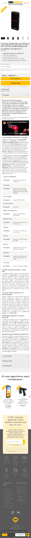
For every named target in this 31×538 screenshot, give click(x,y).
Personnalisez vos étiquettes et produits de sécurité (15, 463)
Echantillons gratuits (24, 461)
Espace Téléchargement (22, 490)
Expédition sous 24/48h (15, 474)
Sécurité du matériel (8, 507)
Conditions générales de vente (22, 493)
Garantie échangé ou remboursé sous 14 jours (6, 475)
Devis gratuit (15, 78)
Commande (15, 83)
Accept (4, 534)
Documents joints (7, 361)
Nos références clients (8, 492)
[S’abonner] (24, 441)
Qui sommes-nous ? (8, 491)
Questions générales (21, 487)
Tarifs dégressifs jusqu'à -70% (6, 461)
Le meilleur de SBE (8, 503)
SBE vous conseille (8, 499)
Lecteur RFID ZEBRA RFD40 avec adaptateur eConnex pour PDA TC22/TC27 (23, 401)
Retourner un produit (21, 488)
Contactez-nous (7, 489)
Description (6, 95)
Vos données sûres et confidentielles (21, 500)
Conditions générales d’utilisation (21, 497)
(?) (21, 49)
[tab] (15, 95)
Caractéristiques (7, 356)
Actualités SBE (7, 501)
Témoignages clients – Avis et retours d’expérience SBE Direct (9, 496)
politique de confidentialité (12, 451)
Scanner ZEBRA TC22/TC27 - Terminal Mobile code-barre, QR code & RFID (8, 401)
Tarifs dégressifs (7, 365)
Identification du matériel (9, 505)
